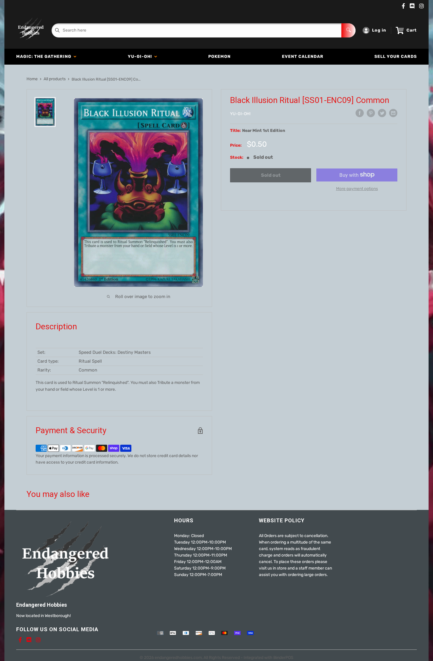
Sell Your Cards (395, 56)
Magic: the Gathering (45, 56)
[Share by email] (393, 113)
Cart (411, 30)
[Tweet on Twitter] (382, 113)
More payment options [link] (357, 188)
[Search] (348, 30)
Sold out (270, 175)
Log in (379, 30)
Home (32, 78)
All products (55, 78)
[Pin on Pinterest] (371, 113)
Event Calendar (302, 56)
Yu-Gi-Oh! (141, 56)
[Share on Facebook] (360, 113)
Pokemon (219, 56)
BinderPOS (283, 657)
